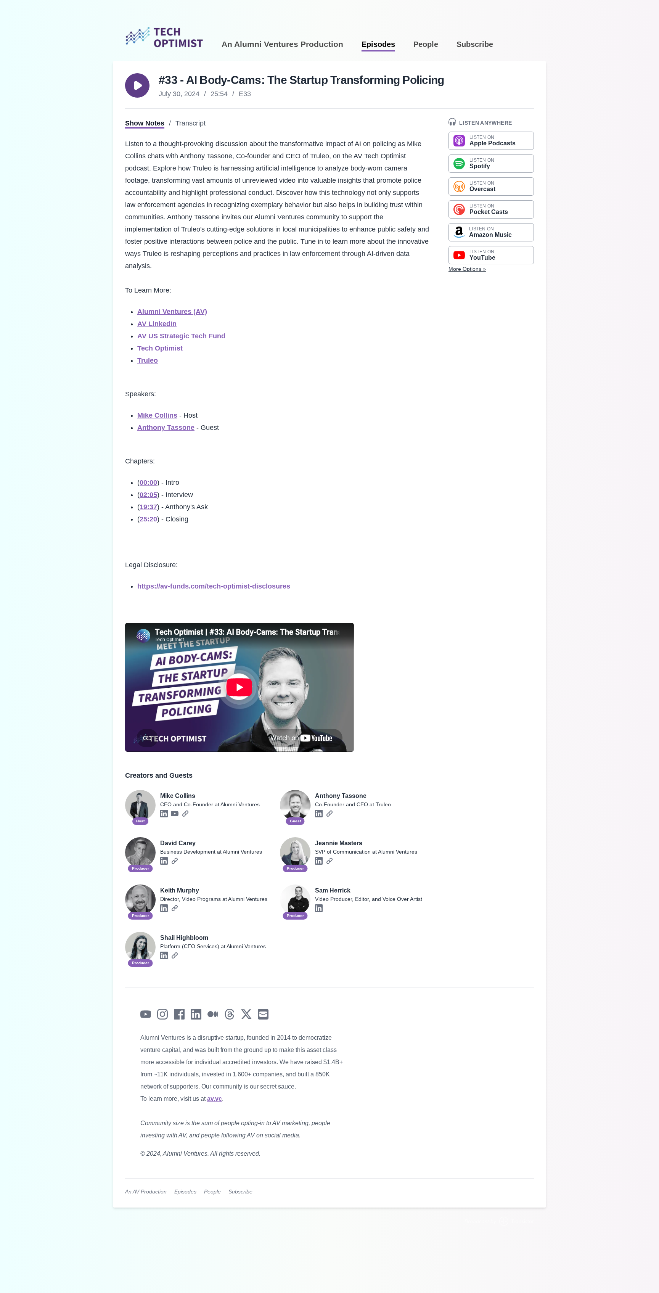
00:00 (148, 482)
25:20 (148, 519)
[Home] (164, 24)
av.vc (214, 1098)
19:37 (148, 507)
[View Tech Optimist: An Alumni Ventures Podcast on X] (246, 1014)
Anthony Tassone (165, 427)
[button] (137, 85)
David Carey (178, 843)
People (425, 44)
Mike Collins (157, 415)
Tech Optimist (160, 348)
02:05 (148, 495)
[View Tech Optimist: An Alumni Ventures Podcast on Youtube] (145, 1014)
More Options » (467, 269)
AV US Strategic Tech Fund (181, 336)
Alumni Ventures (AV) (172, 311)
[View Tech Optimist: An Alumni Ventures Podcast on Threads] (229, 1014)
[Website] (185, 813)
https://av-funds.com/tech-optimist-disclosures (213, 586)
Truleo (147, 360)
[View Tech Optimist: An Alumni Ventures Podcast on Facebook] (179, 1014)
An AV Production (146, 1191)
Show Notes (144, 123)
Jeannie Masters (338, 843)
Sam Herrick (332, 890)
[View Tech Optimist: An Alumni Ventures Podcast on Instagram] (162, 1014)
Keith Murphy (179, 890)
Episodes (378, 44)
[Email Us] (263, 1014)
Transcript (190, 123)
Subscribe (474, 44)
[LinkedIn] (164, 813)
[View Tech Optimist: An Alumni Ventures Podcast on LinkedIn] (196, 1014)
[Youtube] (174, 813)
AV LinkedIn (157, 324)
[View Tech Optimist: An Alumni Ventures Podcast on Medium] (212, 1014)
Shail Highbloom (184, 937)
